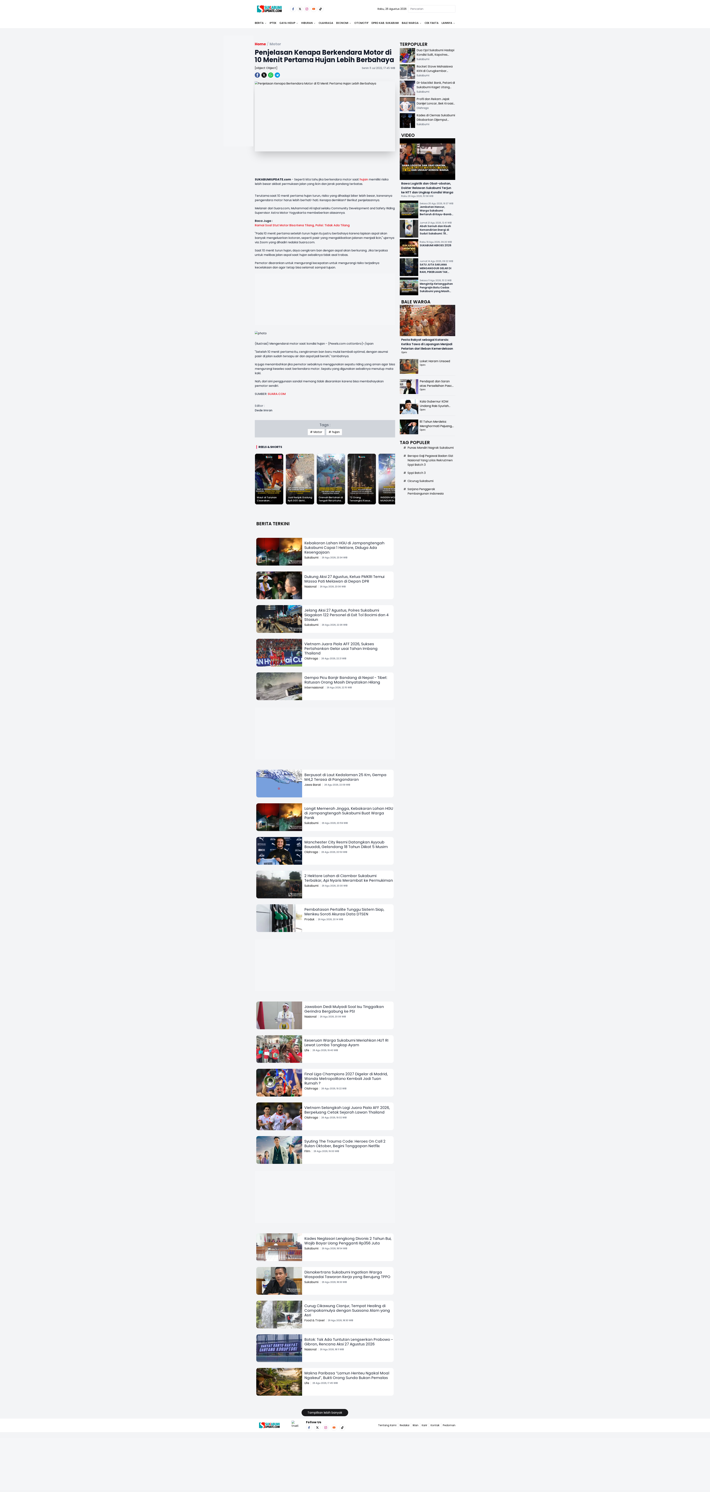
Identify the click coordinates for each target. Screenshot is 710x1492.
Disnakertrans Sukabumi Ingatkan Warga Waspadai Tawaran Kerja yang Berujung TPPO (347, 1274)
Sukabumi (311, 557)
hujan (364, 179)
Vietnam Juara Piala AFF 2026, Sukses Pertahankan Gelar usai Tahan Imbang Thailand (341, 648)
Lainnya (447, 23)
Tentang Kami (387, 1425)
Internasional (313, 687)
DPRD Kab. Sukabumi (385, 23)
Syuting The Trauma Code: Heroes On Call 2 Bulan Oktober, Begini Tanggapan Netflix (345, 1143)
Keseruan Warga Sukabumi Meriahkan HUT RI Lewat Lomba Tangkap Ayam (346, 1043)
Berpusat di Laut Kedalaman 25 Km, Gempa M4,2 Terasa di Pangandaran (345, 777)
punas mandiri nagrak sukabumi (431, 448)
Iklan (415, 1425)
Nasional (310, 586)
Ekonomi (342, 23)
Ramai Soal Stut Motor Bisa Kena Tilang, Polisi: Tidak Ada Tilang (302, 225)
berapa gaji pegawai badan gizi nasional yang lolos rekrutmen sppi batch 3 (430, 460)
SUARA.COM (277, 394)
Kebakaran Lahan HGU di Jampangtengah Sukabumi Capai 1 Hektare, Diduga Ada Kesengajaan (344, 547)
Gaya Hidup (287, 23)
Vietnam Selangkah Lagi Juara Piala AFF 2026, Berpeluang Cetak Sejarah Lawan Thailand (347, 1110)
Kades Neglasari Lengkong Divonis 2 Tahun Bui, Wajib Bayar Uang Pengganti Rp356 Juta (347, 1241)
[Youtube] (314, 9)
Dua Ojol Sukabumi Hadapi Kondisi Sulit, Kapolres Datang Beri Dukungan (435, 54)
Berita (259, 23)
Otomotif (361, 23)
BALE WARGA (410, 23)
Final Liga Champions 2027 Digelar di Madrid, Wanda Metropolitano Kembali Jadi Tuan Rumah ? (346, 1078)
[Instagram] (307, 9)
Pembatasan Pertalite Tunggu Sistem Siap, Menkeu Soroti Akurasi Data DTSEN (344, 912)
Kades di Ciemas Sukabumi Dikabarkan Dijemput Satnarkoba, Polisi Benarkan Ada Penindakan (436, 122)
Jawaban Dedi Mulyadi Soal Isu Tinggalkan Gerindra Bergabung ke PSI (344, 1009)
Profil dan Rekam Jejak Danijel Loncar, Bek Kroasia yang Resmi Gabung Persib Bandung (436, 105)
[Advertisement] (238, 102)
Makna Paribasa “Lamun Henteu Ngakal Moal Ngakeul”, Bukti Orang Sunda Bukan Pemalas (346, 1375)
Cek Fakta (432, 23)
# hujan (334, 432)
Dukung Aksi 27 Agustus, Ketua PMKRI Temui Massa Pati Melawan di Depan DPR (344, 579)
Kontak (435, 1425)
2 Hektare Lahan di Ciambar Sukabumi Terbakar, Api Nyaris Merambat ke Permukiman (348, 878)
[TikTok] (320, 9)
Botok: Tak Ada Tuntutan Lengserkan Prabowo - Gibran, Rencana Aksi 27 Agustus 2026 (348, 1342)
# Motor (316, 432)
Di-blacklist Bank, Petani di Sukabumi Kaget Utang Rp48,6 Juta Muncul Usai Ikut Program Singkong (436, 89)
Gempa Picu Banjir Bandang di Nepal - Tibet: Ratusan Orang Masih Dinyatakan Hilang (345, 680)
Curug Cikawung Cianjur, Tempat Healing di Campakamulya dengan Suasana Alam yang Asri (347, 1310)
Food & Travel (314, 1320)
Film (307, 1151)
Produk (309, 919)
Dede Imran (263, 410)
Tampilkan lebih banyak (324, 1412)
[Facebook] (293, 9)
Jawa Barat (312, 785)
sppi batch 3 (417, 473)
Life (306, 1050)
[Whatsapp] (270, 75)
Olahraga (326, 23)
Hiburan (307, 23)
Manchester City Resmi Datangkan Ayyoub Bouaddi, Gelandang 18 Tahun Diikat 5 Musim (346, 844)
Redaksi (404, 1425)
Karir (424, 1425)
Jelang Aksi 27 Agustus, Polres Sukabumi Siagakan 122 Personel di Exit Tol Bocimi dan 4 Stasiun (346, 615)
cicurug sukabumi (420, 481)
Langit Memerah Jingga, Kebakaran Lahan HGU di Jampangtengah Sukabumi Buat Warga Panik (348, 813)
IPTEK (273, 23)
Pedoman (449, 1425)
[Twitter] (300, 9)
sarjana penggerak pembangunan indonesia (426, 491)
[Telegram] (277, 75)
